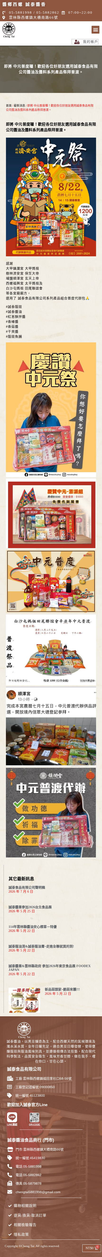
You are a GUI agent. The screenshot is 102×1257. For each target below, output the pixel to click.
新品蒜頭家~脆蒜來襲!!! (62, 989)
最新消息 (19, 105)
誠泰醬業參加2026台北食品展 (30, 907)
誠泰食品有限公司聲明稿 (27, 887)
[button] (95, 30)
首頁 (9, 105)
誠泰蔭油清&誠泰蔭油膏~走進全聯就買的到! (41, 946)
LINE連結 (12, 1124)
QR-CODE (34, 1124)
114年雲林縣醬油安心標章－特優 (33, 927)
